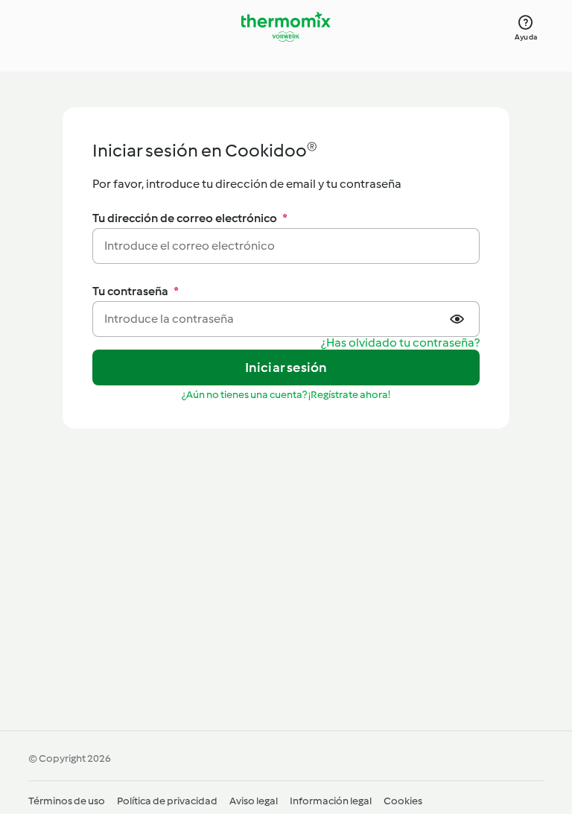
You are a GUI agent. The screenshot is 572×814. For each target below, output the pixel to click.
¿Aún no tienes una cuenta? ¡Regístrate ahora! (286, 394)
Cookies (403, 801)
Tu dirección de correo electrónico (189, 218)
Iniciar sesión (286, 367)
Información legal (331, 801)
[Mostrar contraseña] (459, 319)
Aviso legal (253, 801)
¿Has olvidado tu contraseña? (400, 343)
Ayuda (526, 37)
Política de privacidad (167, 801)
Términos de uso (66, 801)
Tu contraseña (135, 291)
